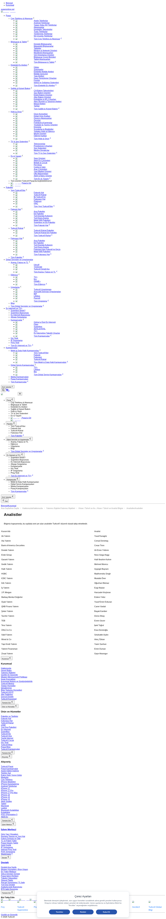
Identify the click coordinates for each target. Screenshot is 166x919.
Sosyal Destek (7, 697)
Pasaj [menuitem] (8, 16)
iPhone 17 (5, 788)
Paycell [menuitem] (37, 298)
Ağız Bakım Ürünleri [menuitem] (42, 97)
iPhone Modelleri (8, 782)
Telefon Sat (6, 773)
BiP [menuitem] (35, 294)
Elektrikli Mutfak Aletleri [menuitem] (44, 72)
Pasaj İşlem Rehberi (9, 876)
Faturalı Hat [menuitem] (39, 193)
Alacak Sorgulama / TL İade (13, 882)
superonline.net (7, 9)
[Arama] (3, 390)
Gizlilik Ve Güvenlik (9, 675)
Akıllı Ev (4, 817)
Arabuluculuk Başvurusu (11, 887)
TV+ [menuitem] (35, 277)
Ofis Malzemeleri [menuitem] (41, 174)
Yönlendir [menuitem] (38, 267)
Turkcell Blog (6, 745)
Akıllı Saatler (6, 801)
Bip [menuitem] (35, 372)
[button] (88, 403)
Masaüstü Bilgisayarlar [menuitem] (43, 46)
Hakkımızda (27, 508)
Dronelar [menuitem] (37, 127)
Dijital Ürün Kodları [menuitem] (42, 116)
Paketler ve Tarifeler (9, 716)
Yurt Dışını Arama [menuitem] (41, 218)
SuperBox (5, 732)
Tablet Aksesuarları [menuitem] (42, 59)
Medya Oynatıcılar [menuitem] (41, 150)
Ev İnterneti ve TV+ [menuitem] (14, 308)
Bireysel (9, 3)
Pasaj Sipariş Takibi (9, 843)
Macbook (5, 806)
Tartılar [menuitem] (37, 106)
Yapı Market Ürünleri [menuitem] (42, 171)
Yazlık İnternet (7, 738)
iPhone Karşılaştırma (10, 784)
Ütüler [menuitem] (36, 67)
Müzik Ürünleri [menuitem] (40, 134)
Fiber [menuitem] (36, 324)
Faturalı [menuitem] (37, 355)
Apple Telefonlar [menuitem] (41, 21)
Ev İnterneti (6, 729)
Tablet (3, 804)
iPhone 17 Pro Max (9, 793)
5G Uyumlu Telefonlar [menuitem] (43, 36)
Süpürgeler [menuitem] (38, 69)
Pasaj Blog (5, 747)
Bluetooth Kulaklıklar (10, 810)
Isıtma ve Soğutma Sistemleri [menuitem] (46, 83)
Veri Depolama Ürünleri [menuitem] (44, 55)
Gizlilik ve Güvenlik (9, 915)
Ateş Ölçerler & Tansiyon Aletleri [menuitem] (47, 102)
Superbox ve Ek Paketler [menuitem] (44, 222)
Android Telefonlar (9, 786)
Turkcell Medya (7, 684)
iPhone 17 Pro (7, 790)
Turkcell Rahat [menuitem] (40, 195)
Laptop (4, 808)
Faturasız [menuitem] (38, 357)
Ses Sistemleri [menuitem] (40, 148)
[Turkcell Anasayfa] (8, 11)
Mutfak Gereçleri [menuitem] (41, 74)
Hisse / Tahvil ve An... (88, 508)
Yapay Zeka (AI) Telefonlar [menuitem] (45, 25)
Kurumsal (10, 5)
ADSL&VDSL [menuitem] (40, 329)
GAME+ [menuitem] (37, 281)
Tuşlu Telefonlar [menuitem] (41, 32)
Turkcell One (6, 736)
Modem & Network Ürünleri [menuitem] (45, 51)
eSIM (3, 725)
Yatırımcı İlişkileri (53, 508)
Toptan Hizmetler (8, 686)
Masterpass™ (7, 854)
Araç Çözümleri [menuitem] (40, 169)
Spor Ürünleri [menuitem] (39, 158)
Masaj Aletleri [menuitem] (39, 104)
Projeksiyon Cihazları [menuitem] (43, 146)
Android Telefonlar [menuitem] (42, 23)
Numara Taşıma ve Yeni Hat (13, 836)
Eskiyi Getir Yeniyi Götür (11, 775)
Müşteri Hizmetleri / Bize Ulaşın (14, 869)
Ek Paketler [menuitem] (39, 214)
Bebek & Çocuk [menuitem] (40, 163)
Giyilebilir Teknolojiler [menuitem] (43, 29)
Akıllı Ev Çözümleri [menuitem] (42, 160)
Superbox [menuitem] (38, 327)
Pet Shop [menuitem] (38, 165)
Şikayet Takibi (7, 880)
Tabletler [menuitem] (37, 48)
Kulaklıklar (5, 812)
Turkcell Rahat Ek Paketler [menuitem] (45, 233)
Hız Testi (4, 743)
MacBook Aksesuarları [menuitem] (43, 53)
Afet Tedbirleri (7, 694)
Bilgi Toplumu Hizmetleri (11, 690)
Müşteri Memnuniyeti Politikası (14, 677)
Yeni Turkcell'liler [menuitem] (41, 353)
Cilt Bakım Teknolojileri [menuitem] (44, 91)
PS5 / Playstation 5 (9, 815)
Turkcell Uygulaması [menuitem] (42, 289)
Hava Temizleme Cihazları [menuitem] (45, 78)
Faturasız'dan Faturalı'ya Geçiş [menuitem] (47, 249)
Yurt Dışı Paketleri (8, 727)
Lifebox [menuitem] (37, 296)
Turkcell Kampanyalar (10, 749)
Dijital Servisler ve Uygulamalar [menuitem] (19, 260)
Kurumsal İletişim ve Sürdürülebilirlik (16, 681)
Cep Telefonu (7, 780)
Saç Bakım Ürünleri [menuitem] (42, 93)
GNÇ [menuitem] (36, 203)
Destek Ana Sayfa (8, 867)
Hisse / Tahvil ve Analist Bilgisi (110, 508)
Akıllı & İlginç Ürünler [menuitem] (43, 176)
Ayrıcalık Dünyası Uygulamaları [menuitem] (47, 292)
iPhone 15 (5, 797)
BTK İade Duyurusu (9, 889)
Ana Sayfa (5, 508)
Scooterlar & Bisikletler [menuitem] (43, 129)
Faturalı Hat (6, 719)
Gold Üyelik (6, 845)
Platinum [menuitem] (37, 201)
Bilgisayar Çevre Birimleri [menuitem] (45, 57)
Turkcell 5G (6, 734)
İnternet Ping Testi (8, 849)
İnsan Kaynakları (8, 679)
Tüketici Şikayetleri (9, 878)
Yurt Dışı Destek (8, 885)
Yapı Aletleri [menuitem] (39, 76)
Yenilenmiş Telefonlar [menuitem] (43, 34)
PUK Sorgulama (8, 852)
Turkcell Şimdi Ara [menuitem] (41, 269)
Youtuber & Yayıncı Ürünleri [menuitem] (46, 125)
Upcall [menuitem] (36, 265)
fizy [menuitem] (35, 279)
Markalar (5, 777)
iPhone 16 (5, 795)
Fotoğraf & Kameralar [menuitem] (43, 123)
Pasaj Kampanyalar (9, 769)
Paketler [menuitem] (9, 187)
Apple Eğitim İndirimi (10, 771)
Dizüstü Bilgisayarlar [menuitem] (43, 44)
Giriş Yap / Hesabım (9, 834)
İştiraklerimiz (6, 688)
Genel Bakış (6, 670)
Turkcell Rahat (7, 723)
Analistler (131, 508)
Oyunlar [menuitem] (37, 120)
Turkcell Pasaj (7, 766)
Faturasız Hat (7, 721)
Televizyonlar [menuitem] (39, 144)
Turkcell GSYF (7, 692)
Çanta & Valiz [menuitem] (40, 167)
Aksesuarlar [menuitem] (39, 27)
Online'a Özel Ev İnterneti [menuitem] (45, 322)
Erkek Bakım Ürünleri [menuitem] (43, 95)
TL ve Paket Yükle (9, 841)
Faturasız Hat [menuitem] (39, 199)
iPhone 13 (5, 799)
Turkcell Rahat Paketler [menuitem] (44, 230)
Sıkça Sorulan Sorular (10, 874)
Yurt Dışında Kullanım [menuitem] (43, 216)
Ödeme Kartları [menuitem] (40, 136)
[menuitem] (23, 18)
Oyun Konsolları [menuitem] (41, 114)
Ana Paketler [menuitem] (39, 211)
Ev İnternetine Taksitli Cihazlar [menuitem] (47, 333)
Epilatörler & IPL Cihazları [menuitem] (45, 99)
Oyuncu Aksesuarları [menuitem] (43, 118)
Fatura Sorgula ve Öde (11, 839)
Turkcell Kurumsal (9, 699)
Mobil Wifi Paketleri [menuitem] (42, 220)
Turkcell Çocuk (7, 740)
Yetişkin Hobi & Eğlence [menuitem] (44, 131)
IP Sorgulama (7, 847)
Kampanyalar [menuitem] (11, 348)
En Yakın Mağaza (8, 872)
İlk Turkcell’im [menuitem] (40, 197)
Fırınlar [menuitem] (37, 80)
